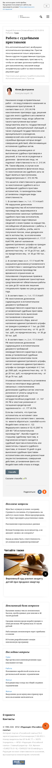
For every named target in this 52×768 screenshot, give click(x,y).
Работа (9, 668)
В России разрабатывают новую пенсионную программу (20, 640)
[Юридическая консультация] (10, 17)
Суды (16, 33)
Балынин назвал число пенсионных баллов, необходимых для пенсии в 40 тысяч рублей (23, 613)
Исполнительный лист (16, 78)
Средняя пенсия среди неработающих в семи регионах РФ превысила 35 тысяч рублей (24, 623)
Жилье (9, 680)
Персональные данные (16, 76)
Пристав (30, 78)
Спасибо (12, 472)
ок (46, 6)
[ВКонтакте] (40, 492)
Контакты (9, 719)
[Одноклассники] (44, 492)
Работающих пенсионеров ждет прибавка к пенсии (25, 632)
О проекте (9, 714)
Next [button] (45, 574)
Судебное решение (36, 76)
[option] (26, 575)
